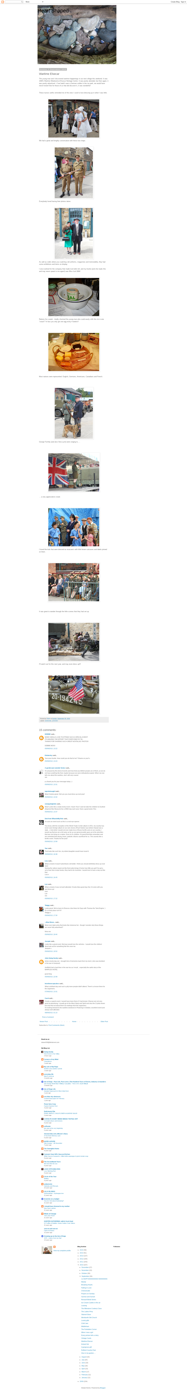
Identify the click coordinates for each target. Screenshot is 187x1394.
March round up (49, 1076)
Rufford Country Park (88, 1350)
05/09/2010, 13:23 (51, 761)
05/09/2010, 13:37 (51, 812)
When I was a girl (87, 1332)
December (85, 1267)
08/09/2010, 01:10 (51, 1013)
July (83, 1360)
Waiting (46, 1178)
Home (74, 1021)
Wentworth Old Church (89, 1317)
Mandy (83, 1282)
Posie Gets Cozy (50, 1104)
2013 (82, 1256)
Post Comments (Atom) (56, 1025)
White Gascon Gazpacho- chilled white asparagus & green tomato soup (66, 1156)
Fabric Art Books (49, 1230)
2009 (82, 1381)
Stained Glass (86, 1314)
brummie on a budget (51, 1199)
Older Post (104, 1021)
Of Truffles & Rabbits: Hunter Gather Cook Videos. (59, 1223)
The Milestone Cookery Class (91, 1308)
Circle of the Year (50, 1176)
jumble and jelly (49, 1141)
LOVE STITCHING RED (52, 1169)
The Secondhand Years (52, 1162)
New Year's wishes (50, 1208)
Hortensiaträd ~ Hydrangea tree (54, 1193)
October (84, 1273)
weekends (48, 721)
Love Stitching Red (50, 1171)
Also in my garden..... (88, 1353)
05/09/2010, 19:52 (51, 951)
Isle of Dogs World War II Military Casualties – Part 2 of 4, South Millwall (66, 1083)
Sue (46, 848)
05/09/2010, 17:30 (51, 915)
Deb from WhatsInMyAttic (54, 819)
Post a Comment (48, 1017)
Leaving (84, 1306)
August (84, 1357)
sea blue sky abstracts (52, 1096)
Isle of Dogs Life (50, 1089)
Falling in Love (86, 1288)
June (83, 1363)
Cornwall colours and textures (53, 1121)
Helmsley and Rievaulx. (51, 1186)
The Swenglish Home (51, 1149)
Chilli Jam (84, 1323)
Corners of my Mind (51, 1059)
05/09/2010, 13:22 (51, 748)
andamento (48, 1184)
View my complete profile (62, 1251)
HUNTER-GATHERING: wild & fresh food (58, 1221)
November (85, 1270)
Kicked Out (85, 1344)
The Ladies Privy (87, 1311)
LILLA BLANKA (49, 1191)
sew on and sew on (51, 1229)
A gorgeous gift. (86, 1347)
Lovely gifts (85, 1320)
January (85, 1378)
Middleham (85, 1326)
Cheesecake (85, 1291)
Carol (47, 998)
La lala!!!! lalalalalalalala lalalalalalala (94, 1279)
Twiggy (47, 905)
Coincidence (48, 1061)
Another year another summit (53, 1068)
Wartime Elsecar (87, 1341)
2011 (82, 1262)
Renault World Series (88, 1300)
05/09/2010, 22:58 (51, 977)
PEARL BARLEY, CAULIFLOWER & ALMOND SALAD (60, 1113)
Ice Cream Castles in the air (90, 1303)
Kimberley (48, 755)
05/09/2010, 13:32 (51, 797)
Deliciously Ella (49, 1111)
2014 (82, 1253)
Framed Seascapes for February (54, 1098)
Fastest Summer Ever (51, 1106)
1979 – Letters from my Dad (52, 1238)
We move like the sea (50, 1163)
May (83, 1366)
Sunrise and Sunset (88, 1297)
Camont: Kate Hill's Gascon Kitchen (57, 1154)
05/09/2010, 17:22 (51, 898)
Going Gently (48, 1052)
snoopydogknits (50, 804)
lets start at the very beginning (53, 1128)
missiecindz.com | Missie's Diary (56, 1134)
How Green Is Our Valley (51, 1054)
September (86, 1276)
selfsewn (47, 1126)
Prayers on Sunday (88, 1294)
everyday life (48, 1074)
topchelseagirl (50, 791)
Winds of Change (50, 1214)
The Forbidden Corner (89, 1329)
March (84, 1372)
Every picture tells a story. (90, 1335)
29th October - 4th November (53, 1143)
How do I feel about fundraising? (54, 1201)
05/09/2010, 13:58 (51, 841)
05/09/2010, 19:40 (51, 934)
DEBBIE (48, 734)
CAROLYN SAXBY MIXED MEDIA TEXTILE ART (61, 1119)
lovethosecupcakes (52, 983)
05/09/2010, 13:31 (51, 784)
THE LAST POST (49, 1215)
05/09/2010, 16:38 (51, 854)
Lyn (46, 884)
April (83, 1369)
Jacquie (48, 941)
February (85, 1375)
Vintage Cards (86, 1338)
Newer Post (44, 1021)
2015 (82, 1250)
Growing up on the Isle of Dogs (55, 1236)
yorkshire (55, 721)
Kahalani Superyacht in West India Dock (56, 1091)
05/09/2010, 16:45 (51, 877)
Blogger (102, 1388)
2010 (82, 1265)
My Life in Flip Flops (51, 1067)
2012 (82, 1259)
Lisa (46, 861)
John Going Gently (51, 958)
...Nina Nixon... (50, 922)
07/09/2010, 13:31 (51, 991)
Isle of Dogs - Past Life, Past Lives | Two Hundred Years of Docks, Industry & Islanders (75, 1082)
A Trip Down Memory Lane (52, 1135)
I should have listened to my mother (57, 1206)
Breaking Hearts (86, 1285)
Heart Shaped (53, 10)
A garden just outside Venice (55, 768)
